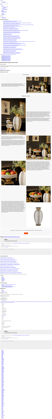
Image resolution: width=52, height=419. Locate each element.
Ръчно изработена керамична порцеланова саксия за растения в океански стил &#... (13, 49)
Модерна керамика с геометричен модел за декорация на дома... (10, 264)
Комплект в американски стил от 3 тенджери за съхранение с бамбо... (11, 23)
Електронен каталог (4, 11)
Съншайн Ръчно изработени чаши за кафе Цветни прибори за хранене (11, 38)
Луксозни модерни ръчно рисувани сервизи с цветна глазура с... (11, 45)
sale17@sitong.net (4, 300)
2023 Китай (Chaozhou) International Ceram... (7, 285)
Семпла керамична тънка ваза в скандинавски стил (9, 51)
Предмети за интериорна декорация (9, 302)
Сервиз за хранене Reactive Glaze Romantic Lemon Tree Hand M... (11, 25)
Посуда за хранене (5, 9)
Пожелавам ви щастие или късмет (7, 34)
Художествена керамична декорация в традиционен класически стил (11, 32)
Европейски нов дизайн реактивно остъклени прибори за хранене (11, 36)
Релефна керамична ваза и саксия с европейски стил (9, 47)
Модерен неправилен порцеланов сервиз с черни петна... (10, 21)
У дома (2, 5)
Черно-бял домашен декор (30, 301)
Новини (3, 10)
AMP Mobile (17, 301)
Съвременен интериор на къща (37, 301)
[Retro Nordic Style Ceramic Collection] (6, 257)
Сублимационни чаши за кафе (23, 301)
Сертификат (4, 7)
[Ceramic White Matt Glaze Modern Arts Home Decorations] (9, 271)
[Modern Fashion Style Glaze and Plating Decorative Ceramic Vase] (8, 260)
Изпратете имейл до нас (3, 68)
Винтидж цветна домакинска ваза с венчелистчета (8, 267)
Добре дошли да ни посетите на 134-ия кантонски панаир (9, 284)
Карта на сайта (14, 301)
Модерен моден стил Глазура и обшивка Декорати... (8, 261)
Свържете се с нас (4, 291)
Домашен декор (3, 14)
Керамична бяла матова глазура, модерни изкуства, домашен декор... (11, 272)
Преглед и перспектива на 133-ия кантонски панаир (8, 286)
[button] (26, 233)
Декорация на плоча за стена (44, 301)
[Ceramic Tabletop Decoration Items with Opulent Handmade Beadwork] (9, 268)
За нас (2, 6)
